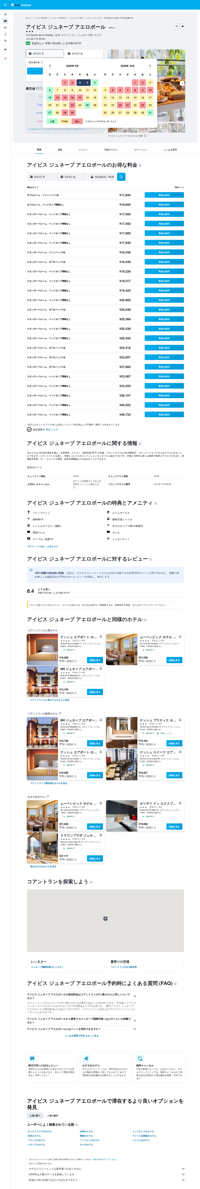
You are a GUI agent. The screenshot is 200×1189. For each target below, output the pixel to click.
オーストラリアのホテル (40, 1131)
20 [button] (49, 105)
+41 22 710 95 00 (35, 39)
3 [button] (80, 82)
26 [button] (94, 105)
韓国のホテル (86, 1135)
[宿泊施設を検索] (5, 21)
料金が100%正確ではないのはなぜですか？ (53, 1180)
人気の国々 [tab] (35, 1115)
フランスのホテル (36, 1140)
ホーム (28, 17)
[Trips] (5, 49)
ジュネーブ (74, 17)
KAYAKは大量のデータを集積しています (51, 1174)
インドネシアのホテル (143, 1131)
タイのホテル (86, 1144)
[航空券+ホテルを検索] (5, 34)
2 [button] (72, 82)
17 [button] (79, 97)
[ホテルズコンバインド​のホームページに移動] (21, 5)
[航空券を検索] (5, 14)
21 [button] (57, 105)
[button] (5, 4)
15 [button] (64, 97)
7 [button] (57, 90)
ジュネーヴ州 (56, 17)
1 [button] (65, 82)
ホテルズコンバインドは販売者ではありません (55, 1168)
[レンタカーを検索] (5, 27)
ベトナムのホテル (141, 1140)
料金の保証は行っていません (105, 1159)
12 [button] (94, 90)
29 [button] (64, 112)
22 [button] (64, 105)
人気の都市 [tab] (52, 1115)
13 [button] (49, 97)
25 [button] (87, 105)
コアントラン (92, 17)
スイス (38, 17)
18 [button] (87, 97)
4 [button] (87, 82)
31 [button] (150, 112)
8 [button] (65, 90)
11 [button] (87, 90)
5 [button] (95, 82)
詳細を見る (95, 660)
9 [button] (72, 90)
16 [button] (72, 97)
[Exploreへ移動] (5, 41)
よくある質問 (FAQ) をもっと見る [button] (82, 1035)
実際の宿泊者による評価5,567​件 (63, 43)
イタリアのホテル (36, 1144)
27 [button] (49, 112)
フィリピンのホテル (90, 1140)
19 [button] (94, 97)
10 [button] (79, 90)
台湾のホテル (86, 1131)
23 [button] (72, 105)
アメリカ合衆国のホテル (144, 1135)
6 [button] (50, 90)
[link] (50, 700)
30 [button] (72, 112)
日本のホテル (34, 1135)
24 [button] (79, 105)
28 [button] (57, 112)
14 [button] (57, 97)
